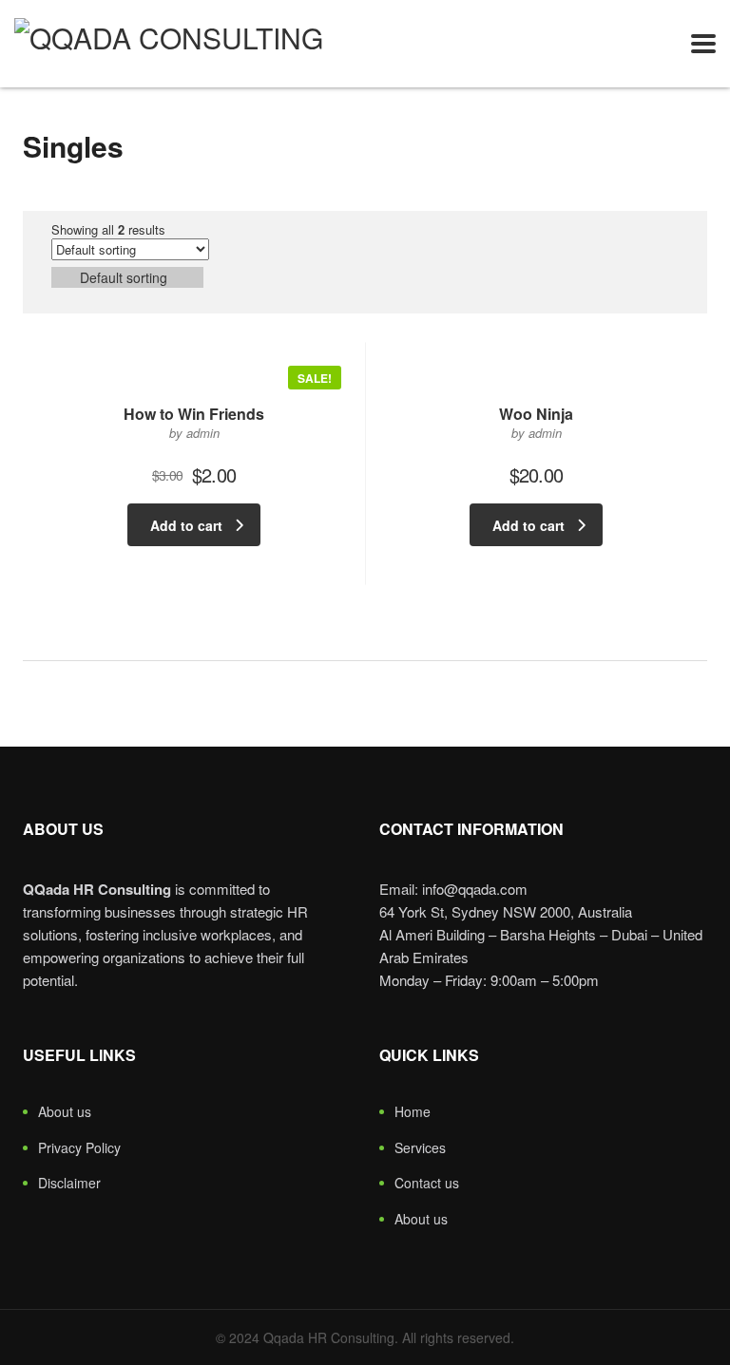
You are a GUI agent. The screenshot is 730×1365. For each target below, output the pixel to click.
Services (420, 1148)
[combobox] (127, 277)
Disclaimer (69, 1183)
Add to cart (186, 525)
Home (412, 1112)
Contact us (426, 1183)
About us (64, 1112)
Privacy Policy (79, 1148)
